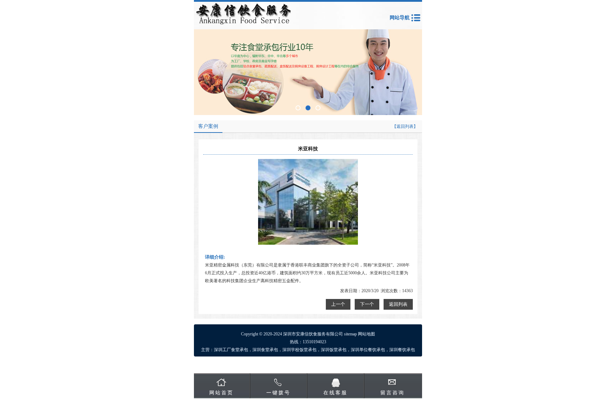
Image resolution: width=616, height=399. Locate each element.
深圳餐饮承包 (402, 349)
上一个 (338, 304)
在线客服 (335, 392)
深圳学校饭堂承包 (299, 349)
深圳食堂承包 (265, 349)
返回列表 (398, 304)
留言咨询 (392, 392)
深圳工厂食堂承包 (231, 349)
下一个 (367, 304)
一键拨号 (278, 392)
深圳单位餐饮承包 (368, 349)
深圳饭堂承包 (333, 349)
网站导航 (400, 17)
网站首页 (221, 392)
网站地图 (366, 333)
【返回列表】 (405, 126)
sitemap (350, 333)
